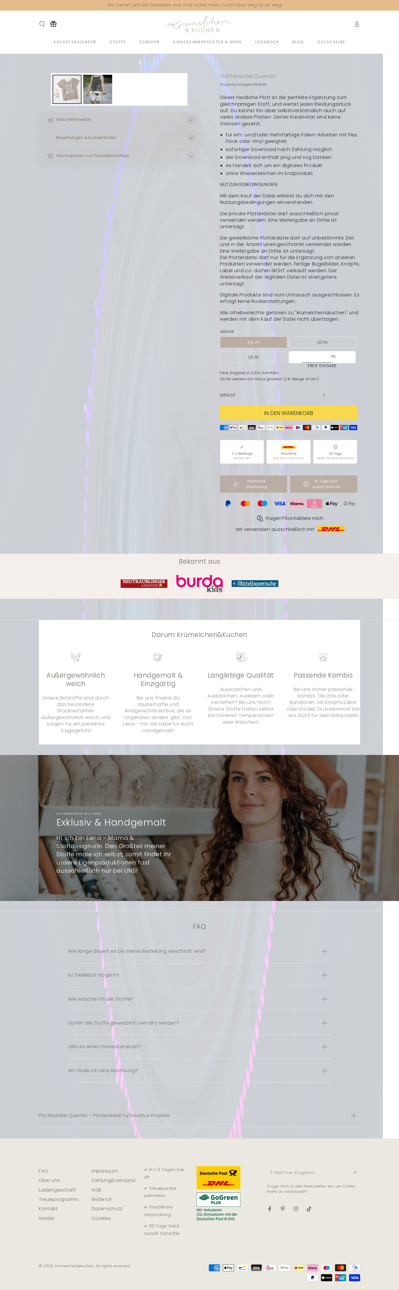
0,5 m (253, 342)
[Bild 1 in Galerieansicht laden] (67, 89)
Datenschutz (107, 1208)
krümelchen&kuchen (74, 1265)
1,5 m (253, 357)
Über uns (49, 1180)
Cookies (101, 1218)
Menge (228, 395)
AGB (96, 1190)
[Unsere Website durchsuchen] (42, 24)
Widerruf (101, 1199)
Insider (47, 1218)
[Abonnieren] (356, 1172)
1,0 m (322, 342)
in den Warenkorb (288, 413)
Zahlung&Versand (113, 1180)
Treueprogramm (59, 1199)
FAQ (43, 1171)
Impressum (104, 1171)
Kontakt (48, 1208)
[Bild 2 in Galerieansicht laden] (97, 89)
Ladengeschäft (57, 1190)
